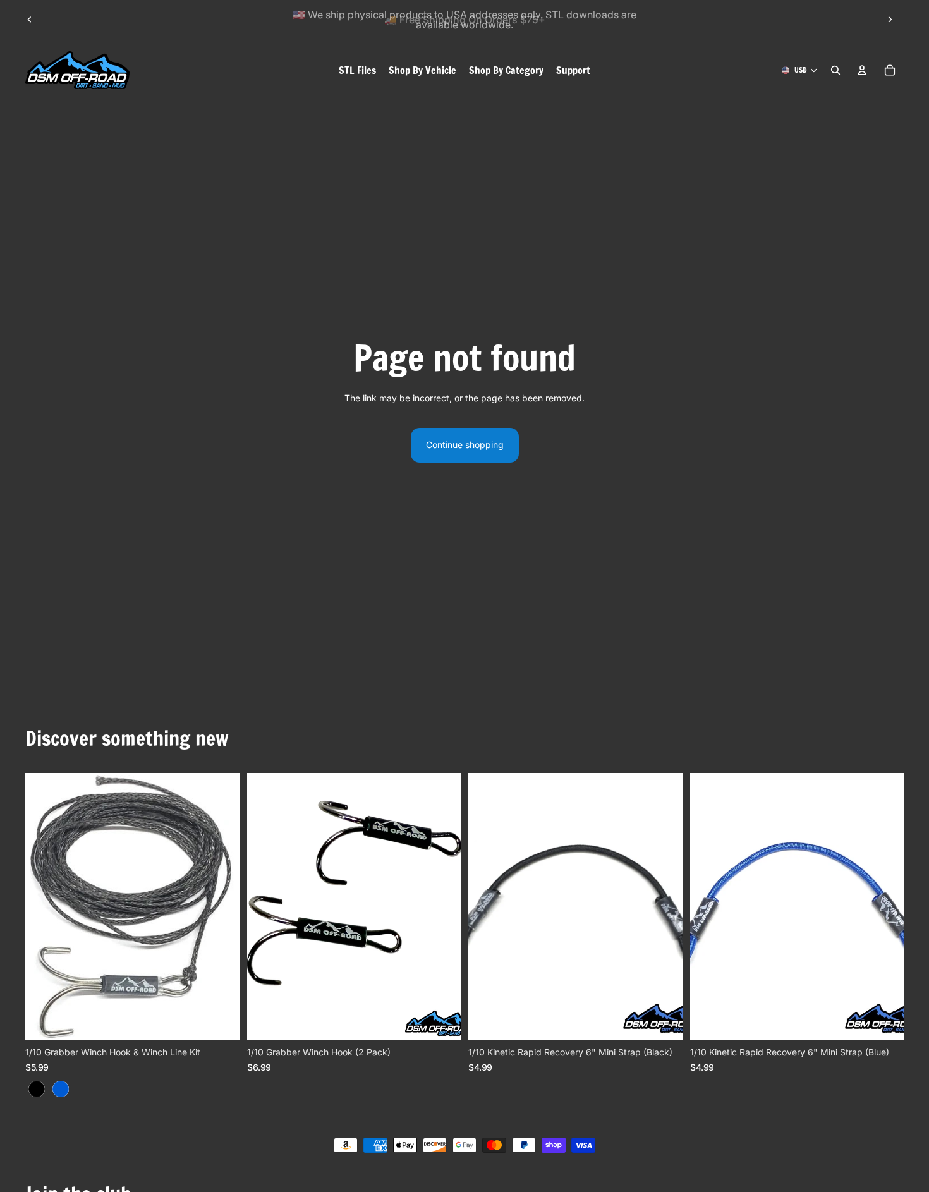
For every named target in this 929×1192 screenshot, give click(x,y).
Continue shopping (465, 444)
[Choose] (220, 1020)
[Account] (862, 70)
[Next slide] (890, 19)
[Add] (441, 1020)
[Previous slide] (30, 19)
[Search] (835, 70)
